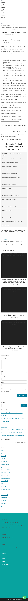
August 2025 (4, 481)
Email (3, 377)
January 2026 (4, 467)
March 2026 (4, 461)
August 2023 (4, 500)
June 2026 (4, 453)
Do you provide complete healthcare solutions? (12, 221)
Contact (4, 558)
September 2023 (5, 497)
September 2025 (5, 478)
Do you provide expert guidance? (9, 199)
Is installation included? (7, 188)
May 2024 (3, 486)
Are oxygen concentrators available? (9, 166)
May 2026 (3, 456)
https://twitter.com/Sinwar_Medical (13, 139)
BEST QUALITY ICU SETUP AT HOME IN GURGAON (13, 429)
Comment (4, 358)
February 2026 (5, 464)
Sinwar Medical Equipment (9, 39)
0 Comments (6, 42)
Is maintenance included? (7, 203)
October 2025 (4, 475)
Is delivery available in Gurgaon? (9, 184)
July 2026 (3, 450)
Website (3, 382)
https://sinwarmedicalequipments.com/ (12, 116)
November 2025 (5, 472)
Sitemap (4, 567)
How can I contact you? (7, 210)
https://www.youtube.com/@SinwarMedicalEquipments (14, 131)
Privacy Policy (5, 564)
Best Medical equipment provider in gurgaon (12, 230)
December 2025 (5, 469)
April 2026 (4, 458)
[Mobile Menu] (23, 3)
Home (4, 553)
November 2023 (5, 492)
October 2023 (4, 495)
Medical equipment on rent (14, 232)
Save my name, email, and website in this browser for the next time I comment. (13, 390)
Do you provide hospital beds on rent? (10, 162)
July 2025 (3, 483)
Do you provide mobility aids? (8, 169)
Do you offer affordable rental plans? (10, 180)
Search (3, 402)
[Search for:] (26, 3)
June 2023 (4, 506)
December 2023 (5, 489)
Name (3, 371)
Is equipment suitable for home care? (10, 173)
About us (4, 556)
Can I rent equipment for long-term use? (10, 195)
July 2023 (3, 503)
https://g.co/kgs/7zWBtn (11, 113)
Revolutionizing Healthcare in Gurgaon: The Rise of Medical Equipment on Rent (14, 347)
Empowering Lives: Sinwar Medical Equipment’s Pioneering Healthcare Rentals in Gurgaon (14, 314)
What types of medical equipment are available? (12, 158)
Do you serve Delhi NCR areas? (9, 206)
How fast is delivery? (6, 225)
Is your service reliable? (7, 217)
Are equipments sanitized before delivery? (11, 177)
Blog (3, 561)
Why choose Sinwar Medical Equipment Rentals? (12, 214)
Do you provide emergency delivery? (10, 191)
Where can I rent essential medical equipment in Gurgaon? (12, 154)
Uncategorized (17, 40)
